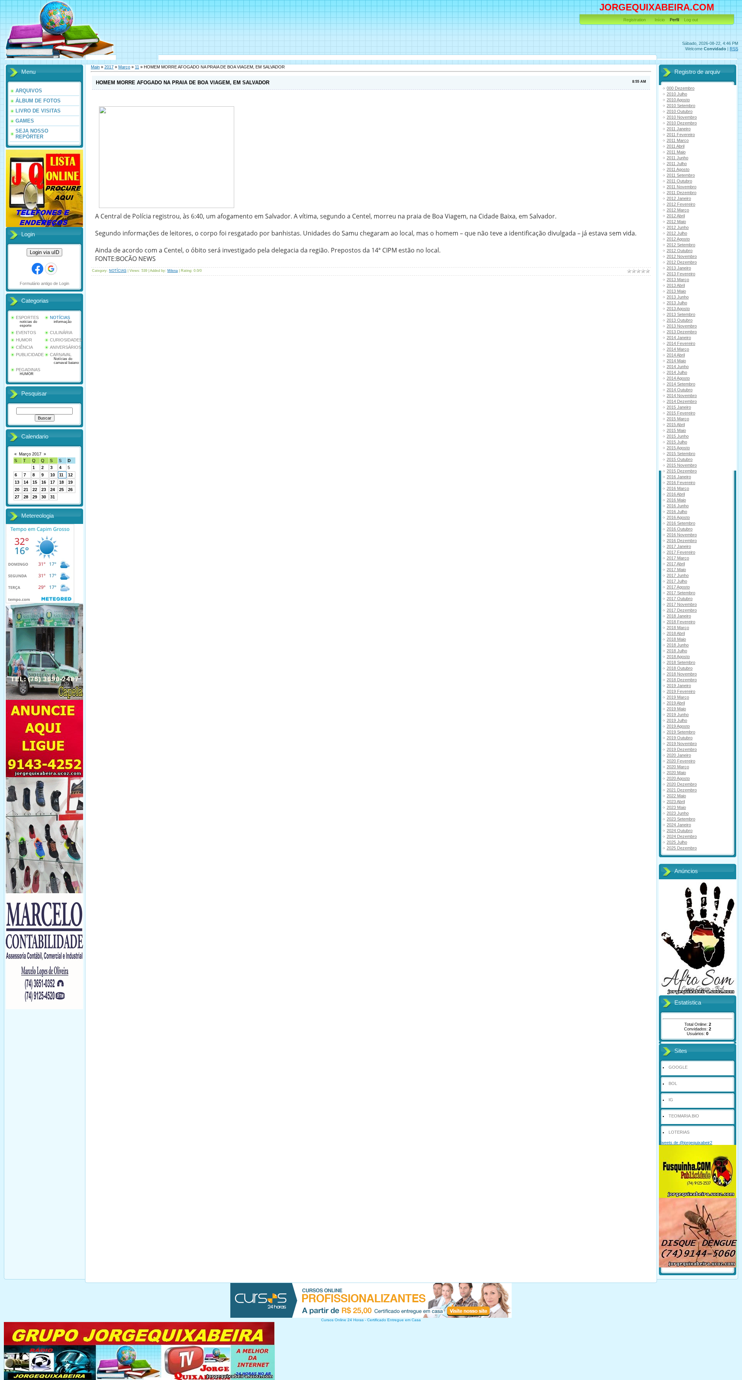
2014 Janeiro (679, 337)
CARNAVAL (60, 354)
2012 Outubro (680, 250)
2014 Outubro (680, 389)
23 (43, 489)
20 (17, 489)
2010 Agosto (678, 99)
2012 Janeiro (679, 198)
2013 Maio (676, 291)
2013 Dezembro (682, 331)
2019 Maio (676, 708)
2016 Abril (676, 494)
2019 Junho (678, 714)
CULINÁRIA (61, 332)
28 (26, 497)
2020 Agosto (678, 778)
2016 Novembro (682, 534)
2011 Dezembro (681, 192)
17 (52, 482)
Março (124, 67)
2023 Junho (678, 813)
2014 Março (678, 349)
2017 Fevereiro (681, 552)
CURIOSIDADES (66, 340)
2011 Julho (677, 163)
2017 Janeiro (679, 546)
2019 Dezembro (682, 749)
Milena (172, 271)
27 (17, 497)
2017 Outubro (680, 598)
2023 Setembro (681, 819)
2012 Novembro (682, 256)
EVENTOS (26, 332)
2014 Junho (678, 366)
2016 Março (678, 488)
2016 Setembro (681, 523)
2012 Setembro (681, 244)
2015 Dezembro (682, 471)
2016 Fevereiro (681, 482)
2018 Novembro (682, 674)
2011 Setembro (681, 175)
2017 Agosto (678, 587)
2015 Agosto (678, 447)
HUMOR (24, 340)
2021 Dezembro (682, 790)
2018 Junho (678, 645)
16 (43, 482)
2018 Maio (676, 639)
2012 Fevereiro (681, 204)
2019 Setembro (681, 732)
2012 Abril (676, 215)
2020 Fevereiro (681, 761)
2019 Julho (677, 720)
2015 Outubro (680, 459)
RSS (734, 48)
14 (26, 482)
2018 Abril (676, 633)
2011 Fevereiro (681, 134)
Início (660, 19)
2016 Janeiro (679, 476)
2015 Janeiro (679, 407)
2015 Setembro (681, 453)
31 (52, 497)
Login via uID (44, 252)
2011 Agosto (678, 169)
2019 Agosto (678, 726)
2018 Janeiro (679, 616)
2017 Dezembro (682, 610)
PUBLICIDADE (30, 354)
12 (70, 475)
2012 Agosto (678, 239)
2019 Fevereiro (681, 691)
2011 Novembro (681, 186)
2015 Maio (676, 430)
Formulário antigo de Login (44, 283)
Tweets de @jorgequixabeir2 (685, 1142)
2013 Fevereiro (681, 273)
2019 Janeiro (679, 685)
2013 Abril (676, 285)
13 (17, 482)
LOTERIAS (679, 1132)
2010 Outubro (680, 111)
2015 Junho (678, 436)
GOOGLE (678, 1067)
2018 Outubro (680, 668)
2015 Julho (677, 442)
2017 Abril (676, 563)
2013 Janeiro (679, 268)
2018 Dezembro (682, 679)
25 (61, 489)
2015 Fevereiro (681, 413)
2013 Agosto (678, 308)
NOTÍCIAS (60, 317)
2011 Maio (676, 152)
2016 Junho (678, 505)
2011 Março (678, 140)
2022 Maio (676, 795)
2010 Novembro (682, 117)
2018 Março (678, 627)
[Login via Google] (51, 269)
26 (70, 489)
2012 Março (678, 210)
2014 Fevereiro (681, 343)
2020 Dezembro (682, 784)
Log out (691, 19)
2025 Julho (677, 842)
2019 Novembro (682, 743)
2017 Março (678, 558)
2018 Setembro (681, 662)
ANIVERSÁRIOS (65, 347)
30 (43, 497)
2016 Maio (676, 500)
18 (61, 482)
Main (95, 67)
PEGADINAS (28, 369)
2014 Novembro (682, 395)
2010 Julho (677, 94)
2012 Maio (676, 221)
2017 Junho (678, 575)
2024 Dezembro (682, 836)
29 (34, 497)
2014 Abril (676, 355)
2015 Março (678, 418)
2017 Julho (677, 581)
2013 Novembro (682, 326)
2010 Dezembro (682, 123)
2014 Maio (676, 360)
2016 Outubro (680, 529)
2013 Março (678, 279)
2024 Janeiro (679, 824)
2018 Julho (677, 650)
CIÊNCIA (24, 347)
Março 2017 (30, 454)
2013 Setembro (681, 314)
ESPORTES (27, 317)
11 (61, 475)
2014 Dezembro (682, 401)
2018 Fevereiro (681, 621)
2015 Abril (676, 424)
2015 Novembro (682, 465)
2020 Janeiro (679, 755)
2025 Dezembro (682, 848)
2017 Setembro (681, 592)
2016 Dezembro (682, 540)
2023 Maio (676, 807)
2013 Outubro (680, 320)
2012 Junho (678, 227)
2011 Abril (675, 146)
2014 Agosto (678, 378)
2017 (109, 67)
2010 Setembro (681, 105)
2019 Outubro (680, 737)
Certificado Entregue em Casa (394, 1320)
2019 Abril (676, 703)
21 (26, 489)
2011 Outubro (679, 181)
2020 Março (678, 766)
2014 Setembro (681, 384)
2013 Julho (677, 302)
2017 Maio (676, 569)
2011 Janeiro (679, 128)
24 (52, 489)
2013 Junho (678, 297)
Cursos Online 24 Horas (342, 1320)
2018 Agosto (678, 656)
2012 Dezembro (682, 262)
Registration (634, 19)
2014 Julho (677, 372)
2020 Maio (676, 772)
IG (671, 1099)
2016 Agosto (678, 517)
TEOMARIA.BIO (684, 1116)
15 (34, 482)
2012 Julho (677, 233)
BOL (673, 1083)
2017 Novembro (682, 604)
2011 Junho (677, 157)
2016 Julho (677, 511)
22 (34, 489)
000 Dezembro (680, 88)
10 (52, 475)
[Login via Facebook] (37, 269)
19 (70, 482)
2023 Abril (676, 801)
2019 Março (678, 697)
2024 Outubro (680, 830)
